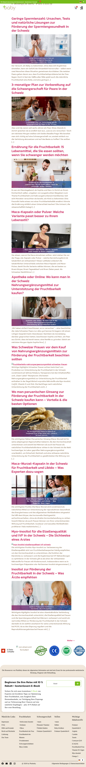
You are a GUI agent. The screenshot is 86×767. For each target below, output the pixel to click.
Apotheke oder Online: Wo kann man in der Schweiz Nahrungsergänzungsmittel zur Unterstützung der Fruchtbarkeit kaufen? (41, 284)
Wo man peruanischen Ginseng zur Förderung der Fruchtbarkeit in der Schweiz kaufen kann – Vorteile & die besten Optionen (39, 397)
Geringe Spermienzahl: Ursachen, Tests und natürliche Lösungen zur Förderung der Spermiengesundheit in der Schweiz (41, 24)
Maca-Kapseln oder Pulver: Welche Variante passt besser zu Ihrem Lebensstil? (38, 215)
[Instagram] (15, 764)
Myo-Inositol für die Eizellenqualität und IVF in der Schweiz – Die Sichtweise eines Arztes (41, 535)
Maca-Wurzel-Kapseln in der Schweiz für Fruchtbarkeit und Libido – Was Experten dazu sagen (40, 467)
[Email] (7, 764)
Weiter (70, 640)
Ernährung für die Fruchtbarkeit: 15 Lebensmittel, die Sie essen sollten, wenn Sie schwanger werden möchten (40, 150)
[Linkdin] (11, 764)
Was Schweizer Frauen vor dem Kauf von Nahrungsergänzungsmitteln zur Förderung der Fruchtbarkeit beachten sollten (40, 353)
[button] (82, 1)
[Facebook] (3, 764)
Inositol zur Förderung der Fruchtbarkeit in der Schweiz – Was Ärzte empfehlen (38, 573)
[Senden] (77, 683)
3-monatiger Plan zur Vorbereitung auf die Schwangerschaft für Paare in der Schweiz (41, 88)
